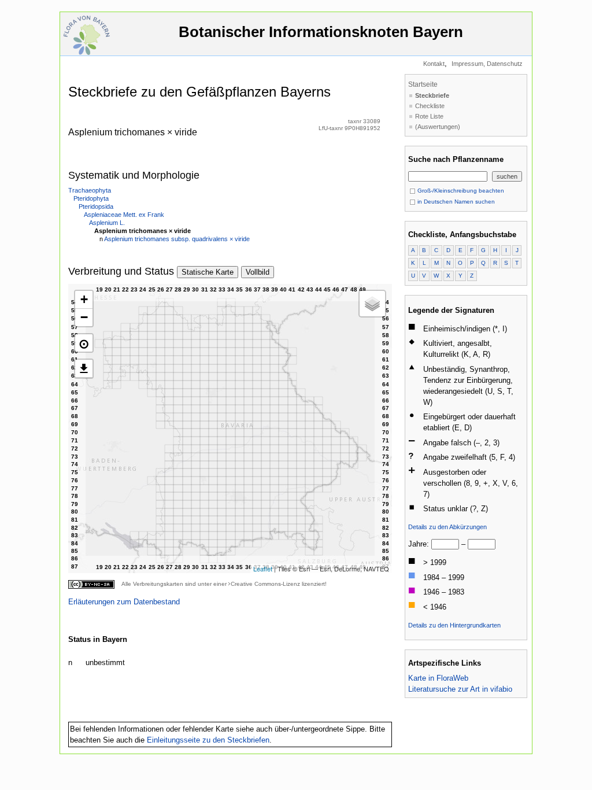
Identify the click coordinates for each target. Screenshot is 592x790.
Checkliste (430, 105)
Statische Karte (208, 272)
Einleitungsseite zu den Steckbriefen (208, 740)
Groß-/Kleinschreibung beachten (460, 190)
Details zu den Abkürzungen (447, 526)
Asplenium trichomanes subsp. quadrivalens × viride (177, 238)
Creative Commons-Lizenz (265, 584)
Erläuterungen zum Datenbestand (124, 601)
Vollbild (257, 272)
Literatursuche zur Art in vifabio (460, 689)
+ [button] (84, 299)
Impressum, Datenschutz (487, 63)
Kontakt (434, 63)
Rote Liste (429, 116)
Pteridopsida (96, 206)
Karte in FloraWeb (438, 678)
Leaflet (262, 568)
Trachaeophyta (89, 190)
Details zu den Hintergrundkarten (454, 625)
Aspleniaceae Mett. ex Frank (124, 214)
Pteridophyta (91, 198)
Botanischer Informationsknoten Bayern (321, 31)
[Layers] (372, 303)
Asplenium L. (107, 222)
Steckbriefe (432, 95)
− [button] (84, 317)
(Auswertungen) (437, 126)
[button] (83, 343)
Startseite (423, 84)
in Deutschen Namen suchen (455, 201)
